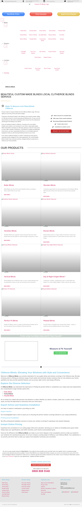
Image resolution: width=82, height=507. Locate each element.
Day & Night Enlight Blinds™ (54, 277)
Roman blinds (5, 484)
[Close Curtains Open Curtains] (5, 63)
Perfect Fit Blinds (33, 34)
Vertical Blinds (52, 30)
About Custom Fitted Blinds (47, 482)
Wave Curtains (47, 68)
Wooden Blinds (61, 30)
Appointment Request (68, 14)
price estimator (10, 456)
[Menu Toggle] (2, 20)
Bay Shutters (43, 51)
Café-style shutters (26, 486)
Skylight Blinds (33, 39)
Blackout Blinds (52, 34)
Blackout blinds (5, 496)
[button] (3, 83)
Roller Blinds (23, 30)
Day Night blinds (6, 494)
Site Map (43, 494)
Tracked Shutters (52, 51)
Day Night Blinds (43, 34)
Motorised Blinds (52, 39)
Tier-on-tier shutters (26, 482)
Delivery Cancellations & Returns (48, 488)
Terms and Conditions (46, 492)
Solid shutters (25, 492)
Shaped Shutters (47, 57)
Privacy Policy (44, 484)
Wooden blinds (5, 488)
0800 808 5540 (41, 471)
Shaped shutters (25, 490)
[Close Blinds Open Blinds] (5, 25)
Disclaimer (43, 490)
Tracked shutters (25, 488)
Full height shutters (26, 484)
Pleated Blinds (23, 34)
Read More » (7, 194)
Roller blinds (5, 482)
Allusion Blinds (23, 39)
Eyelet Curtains (28, 68)
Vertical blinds (5, 486)
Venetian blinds (5, 490)
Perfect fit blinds (6, 492)
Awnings (62, 39)
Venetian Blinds (33, 30)
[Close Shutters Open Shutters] (5, 46)
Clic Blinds (61, 34)
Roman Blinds (42, 30)
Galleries (43, 486)
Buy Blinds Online (13, 14)
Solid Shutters (38, 57)
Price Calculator (41, 14)
